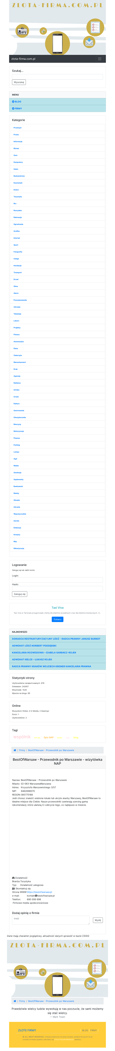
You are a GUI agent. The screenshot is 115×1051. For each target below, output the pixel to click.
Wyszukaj (19, 82)
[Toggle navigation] (100, 59)
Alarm (16, 293)
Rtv (15, 203)
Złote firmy (27, 1030)
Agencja (17, 376)
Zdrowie (17, 307)
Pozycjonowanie (20, 300)
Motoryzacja (19, 431)
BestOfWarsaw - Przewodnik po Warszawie (51, 750)
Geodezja (17, 472)
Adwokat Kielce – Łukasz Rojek (32, 659)
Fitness (17, 334)
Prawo (16, 135)
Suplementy (18, 479)
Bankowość (18, 486)
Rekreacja (18, 217)
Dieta (16, 348)
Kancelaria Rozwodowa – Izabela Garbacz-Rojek (44, 652)
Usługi (16, 259)
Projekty (17, 328)
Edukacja (17, 528)
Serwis (16, 521)
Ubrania (17, 507)
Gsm (15, 155)
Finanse (17, 438)
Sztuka (16, 390)
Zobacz (58, 619)
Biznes (16, 148)
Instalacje (17, 266)
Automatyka (19, 341)
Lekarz (16, 321)
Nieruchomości (20, 362)
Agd (15, 459)
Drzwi (16, 279)
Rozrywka (18, 210)
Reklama (17, 383)
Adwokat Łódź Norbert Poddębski (34, 645)
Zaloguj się (19, 594)
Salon (16, 169)
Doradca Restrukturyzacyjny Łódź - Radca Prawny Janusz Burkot (56, 638)
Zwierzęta (18, 355)
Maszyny (17, 424)
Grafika (17, 231)
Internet (17, 238)
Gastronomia (19, 410)
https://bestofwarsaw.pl (39, 892)
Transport (18, 272)
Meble (16, 466)
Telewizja (17, 314)
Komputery (18, 162)
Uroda (16, 397)
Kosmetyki (18, 183)
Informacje (18, 141)
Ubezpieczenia (20, 417)
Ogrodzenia (18, 224)
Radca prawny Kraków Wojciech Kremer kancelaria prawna (51, 666)
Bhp (15, 541)
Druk (16, 369)
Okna (16, 286)
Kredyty (17, 535)
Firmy (18, 108)
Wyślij (98, 920)
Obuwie (17, 500)
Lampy (16, 452)
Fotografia (18, 252)
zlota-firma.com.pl (23, 58)
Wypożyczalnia (20, 514)
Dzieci (16, 190)
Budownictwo (19, 176)
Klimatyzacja (19, 548)
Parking (17, 445)
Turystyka (18, 197)
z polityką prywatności (64, 1039)
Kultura (16, 404)
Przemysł (17, 128)
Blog (17, 101)
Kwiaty (16, 493)
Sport (16, 245)
